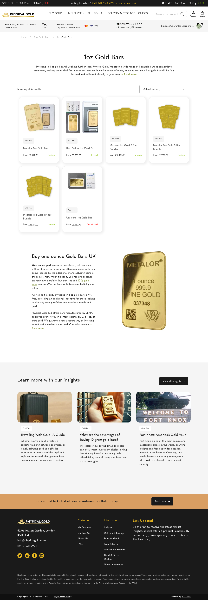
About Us (83, 539)
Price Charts (111, 544)
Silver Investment (113, 565)
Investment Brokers (114, 550)
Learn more (11, 27)
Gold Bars (26, 428)
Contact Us (84, 533)
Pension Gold (111, 539)
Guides (143, 13)
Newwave (186, 597)
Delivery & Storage (121, 13)
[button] (19, 555)
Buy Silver (75, 13)
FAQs (80, 544)
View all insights (172, 381)
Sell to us (95, 13)
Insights (108, 527)
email (133, 3)
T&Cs (179, 535)
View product (38, 130)
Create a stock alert (82, 199)
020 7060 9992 (106, 3)
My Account (84, 527)
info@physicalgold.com (31, 540)
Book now (160, 501)
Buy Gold (55, 13)
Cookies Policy (141, 539)
